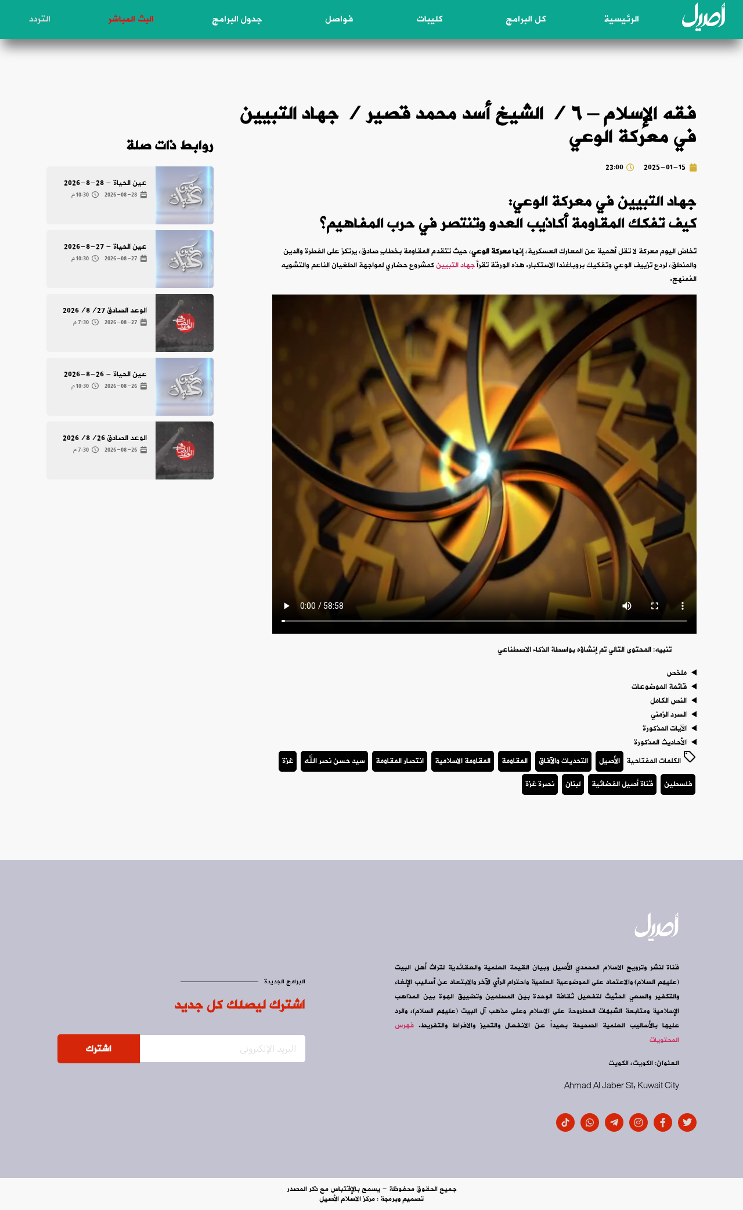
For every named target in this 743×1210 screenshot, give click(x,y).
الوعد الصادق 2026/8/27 (105, 310)
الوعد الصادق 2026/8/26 (105, 438)
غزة (287, 761)
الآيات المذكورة (665, 729)
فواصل (339, 19)
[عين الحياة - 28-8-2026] (185, 195)
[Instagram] (638, 1122)
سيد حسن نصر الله (334, 761)
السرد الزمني (669, 715)
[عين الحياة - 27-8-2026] (185, 259)
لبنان (572, 784)
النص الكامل (668, 701)
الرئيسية (621, 19)
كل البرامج (526, 19)
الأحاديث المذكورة (660, 743)
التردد (40, 19)
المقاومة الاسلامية (462, 761)
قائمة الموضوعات (659, 687)
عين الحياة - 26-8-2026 (105, 374)
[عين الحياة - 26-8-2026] (185, 387)
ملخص (676, 673)
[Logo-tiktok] (565, 1122)
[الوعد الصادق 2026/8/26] (185, 450)
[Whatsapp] (589, 1122)
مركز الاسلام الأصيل (347, 1199)
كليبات (429, 19)
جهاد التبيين (455, 265)
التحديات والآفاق (563, 761)
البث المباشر (131, 19)
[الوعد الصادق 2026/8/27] (185, 323)
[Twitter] (687, 1122)
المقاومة (515, 761)
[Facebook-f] (663, 1122)
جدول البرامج (237, 19)
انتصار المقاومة (400, 761)
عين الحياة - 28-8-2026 (105, 183)
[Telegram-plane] (614, 1122)
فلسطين (678, 784)
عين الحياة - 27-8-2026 (105, 246)
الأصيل (609, 761)
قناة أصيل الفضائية (622, 784)
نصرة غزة (539, 784)
